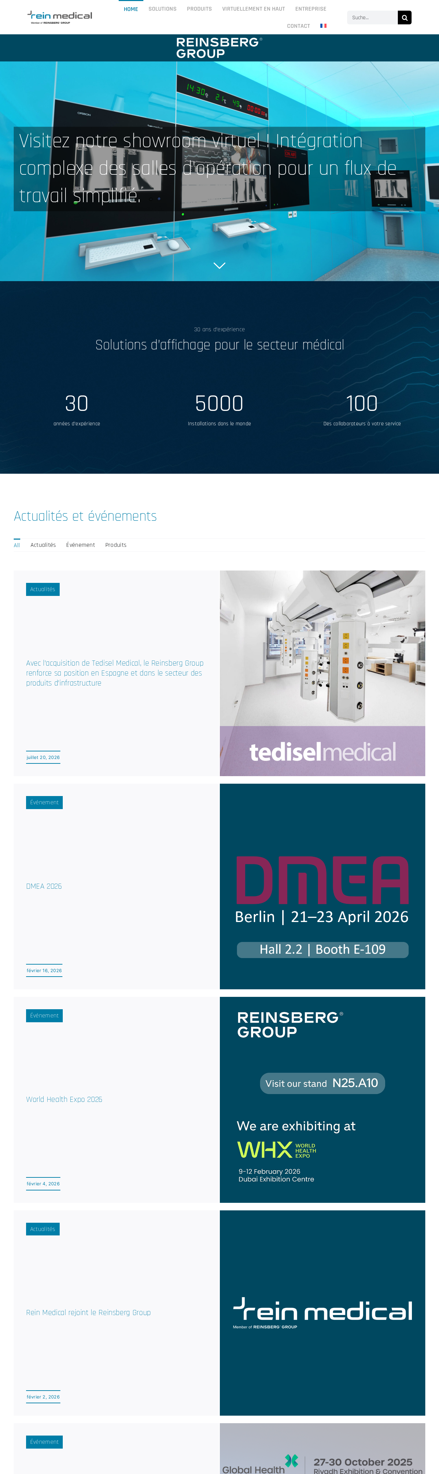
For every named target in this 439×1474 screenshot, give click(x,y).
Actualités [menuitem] (43, 545)
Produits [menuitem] (116, 545)
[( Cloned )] (219, 171)
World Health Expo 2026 (64, 1099)
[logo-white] (219, 41)
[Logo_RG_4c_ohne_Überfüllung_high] (59, 14)
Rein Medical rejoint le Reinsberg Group (88, 1313)
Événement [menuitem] (80, 545)
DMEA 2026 (44, 886)
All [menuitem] (17, 545)
